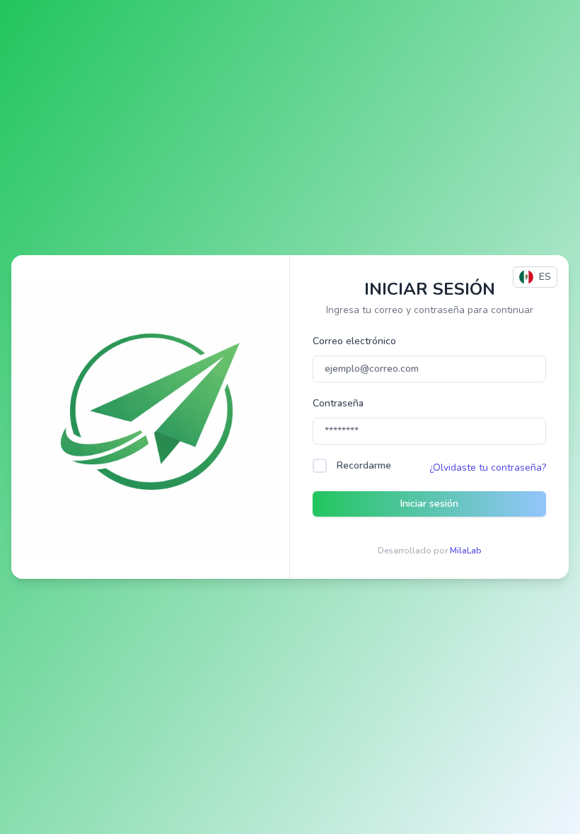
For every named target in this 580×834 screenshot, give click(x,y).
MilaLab (465, 550)
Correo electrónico (354, 341)
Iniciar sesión (429, 503)
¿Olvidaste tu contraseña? (487, 467)
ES (545, 276)
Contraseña (338, 403)
